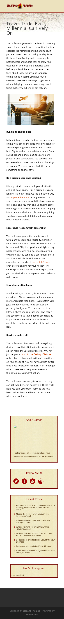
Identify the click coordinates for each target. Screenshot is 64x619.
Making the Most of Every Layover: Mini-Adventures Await (33, 515)
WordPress (32, 614)
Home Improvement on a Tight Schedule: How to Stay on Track (35, 552)
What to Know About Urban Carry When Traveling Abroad (32, 528)
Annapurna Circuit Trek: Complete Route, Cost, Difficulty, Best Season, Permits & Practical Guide (36, 507)
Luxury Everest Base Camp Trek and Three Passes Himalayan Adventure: (34, 534)
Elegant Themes (31, 610)
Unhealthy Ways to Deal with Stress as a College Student (33, 521)
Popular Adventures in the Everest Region (33, 546)
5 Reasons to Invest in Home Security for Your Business (35, 541)
